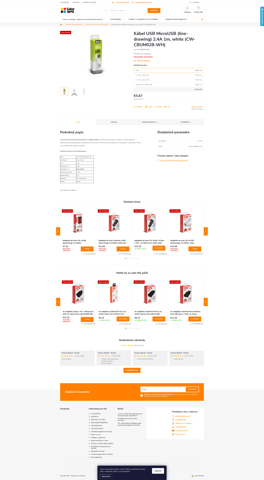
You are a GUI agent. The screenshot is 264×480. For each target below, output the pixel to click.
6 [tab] (134, 258)
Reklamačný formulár (98, 451)
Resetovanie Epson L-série (99, 441)
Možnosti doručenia (143, 61)
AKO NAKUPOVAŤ (97, 429)
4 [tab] (131, 258)
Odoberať (192, 389)
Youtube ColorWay (181, 431)
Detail (87, 249)
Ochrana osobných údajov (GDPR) (102, 444)
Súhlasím (158, 471)
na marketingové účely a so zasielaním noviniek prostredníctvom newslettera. (170, 395)
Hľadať (154, 10)
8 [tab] (138, 258)
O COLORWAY (64, 2)
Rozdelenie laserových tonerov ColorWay (127, 419)
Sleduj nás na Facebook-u (183, 423)
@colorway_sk (180, 434)
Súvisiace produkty (149, 122)
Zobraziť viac (132, 370)
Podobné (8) (185, 122)
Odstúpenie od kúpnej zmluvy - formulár (101, 447)
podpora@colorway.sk (182, 416)
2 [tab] (127, 258)
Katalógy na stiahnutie (98, 438)
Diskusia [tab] (114, 122)
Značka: (197, 107)
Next (206, 231)
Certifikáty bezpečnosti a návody (101, 432)
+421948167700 (180, 420)
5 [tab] (132, 258)
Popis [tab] (78, 122)
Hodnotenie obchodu (132, 340)
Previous (58, 231)
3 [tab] (129, 258)
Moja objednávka (96, 457)
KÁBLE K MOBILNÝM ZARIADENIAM (174, 160)
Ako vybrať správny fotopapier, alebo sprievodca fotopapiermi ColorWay (129, 424)
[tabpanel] (78, 231)
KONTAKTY (76, 2)
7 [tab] (136, 258)
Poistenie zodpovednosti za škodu (102, 454)
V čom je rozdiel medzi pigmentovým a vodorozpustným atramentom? (130, 415)
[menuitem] (84, 19)
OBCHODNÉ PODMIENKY (99, 423)
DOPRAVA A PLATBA (89, 2)
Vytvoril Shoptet (199, 476)
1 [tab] (125, 258)
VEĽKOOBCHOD (96, 426)
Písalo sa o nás (96, 435)
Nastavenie (106, 476)
